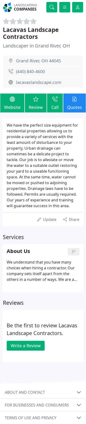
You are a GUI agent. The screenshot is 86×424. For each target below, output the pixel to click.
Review (36, 107)
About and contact (25, 392)
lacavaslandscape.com (38, 82)
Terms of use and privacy (30, 417)
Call (55, 107)
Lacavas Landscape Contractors (31, 33)
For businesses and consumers (37, 405)
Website (12, 107)
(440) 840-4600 (30, 71)
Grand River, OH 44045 (38, 61)
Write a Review (26, 345)
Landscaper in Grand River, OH (36, 45)
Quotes (74, 107)
